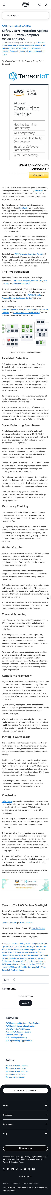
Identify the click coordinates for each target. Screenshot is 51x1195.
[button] (13, 15)
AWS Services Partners (11, 964)
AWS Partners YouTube (17, 1071)
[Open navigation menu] (4, 5)
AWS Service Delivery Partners (33, 961)
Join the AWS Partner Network (18, 1032)
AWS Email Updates (16, 1074)
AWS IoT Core (36, 280)
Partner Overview (25, 922)
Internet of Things (9, 967)
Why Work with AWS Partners (18, 1029)
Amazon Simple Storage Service (26, 312)
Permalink (23, 51)
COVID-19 (40, 964)
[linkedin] (13, 1169)
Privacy (6, 1183)
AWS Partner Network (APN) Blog (16, 26)
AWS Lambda (17, 955)
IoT (19, 967)
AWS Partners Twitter (17, 1068)
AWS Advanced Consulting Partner (29, 254)
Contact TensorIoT (9, 922)
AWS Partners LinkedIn (17, 1065)
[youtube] (25, 1169)
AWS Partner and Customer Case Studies (22, 1023)
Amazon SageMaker (10, 309)
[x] (4, 1169)
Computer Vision (28, 964)
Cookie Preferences (30, 1183)
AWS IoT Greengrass (22, 280)
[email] (33, 1169)
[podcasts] (29, 1169)
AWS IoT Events (34, 295)
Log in (24, 1003)
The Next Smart (17, 970)
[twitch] (21, 1169)
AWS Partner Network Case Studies (20, 1026)
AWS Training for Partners (16, 1038)
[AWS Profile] (46, 4)
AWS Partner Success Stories (28, 958)
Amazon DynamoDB (21, 283)
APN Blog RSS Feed (16, 1077)
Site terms (16, 1183)
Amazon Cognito (31, 309)
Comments (36, 51)
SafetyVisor (24, 208)
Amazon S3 (17, 946)
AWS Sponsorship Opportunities (19, 1040)
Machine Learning (28, 967)
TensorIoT (39, 190)
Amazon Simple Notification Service (17, 298)
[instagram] (17, 1169)
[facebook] (8, 1169)
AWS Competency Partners (35, 949)
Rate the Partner (38, 928)
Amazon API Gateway (16, 943)
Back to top (24, 1176)
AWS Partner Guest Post (33, 955)
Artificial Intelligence (14, 949)
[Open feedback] (48, 597)
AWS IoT (5, 952)
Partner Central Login (14, 1035)
